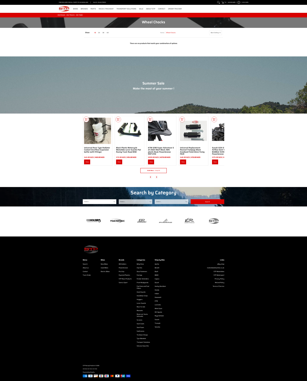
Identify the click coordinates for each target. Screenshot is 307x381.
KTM (156, 301)
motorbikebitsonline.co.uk (215, 268)
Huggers (139, 299)
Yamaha (157, 327)
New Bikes (104, 264)
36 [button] (103, 32)
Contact (85, 271)
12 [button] (95, 32)
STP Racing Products (89, 366)
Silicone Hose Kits (143, 346)
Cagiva (157, 279)
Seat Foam (140, 327)
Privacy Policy (219, 279)
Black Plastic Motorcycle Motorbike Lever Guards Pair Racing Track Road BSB (128, 149)
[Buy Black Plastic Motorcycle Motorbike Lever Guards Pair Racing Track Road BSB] (129, 130)
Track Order (87, 275)
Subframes (140, 331)
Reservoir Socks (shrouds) (142, 315)
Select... (86, 201)
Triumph (157, 323)
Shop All (153, 170)
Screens (139, 320)
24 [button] (99, 32)
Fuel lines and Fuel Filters (143, 287)
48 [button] (108, 32)
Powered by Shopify (88, 372)
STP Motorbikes (219, 271)
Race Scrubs (141, 307)
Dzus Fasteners (142, 271)
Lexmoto (158, 305)
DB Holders (122, 264)
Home (162, 32)
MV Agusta (158, 312)
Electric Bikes (105, 271)
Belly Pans (140, 264)
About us (86, 268)
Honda (157, 290)
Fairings (139, 275)
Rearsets (140, 310)
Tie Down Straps (142, 335)
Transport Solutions (143, 342)
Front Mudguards (142, 282)
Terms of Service (218, 286)
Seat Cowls (140, 324)
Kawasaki (158, 297)
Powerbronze (123, 268)
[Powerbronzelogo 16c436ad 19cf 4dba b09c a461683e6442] (117, 221)
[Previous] (150, 177)
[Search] (218, 2)
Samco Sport (123, 282)
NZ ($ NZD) (245, 2)
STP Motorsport (219, 275)
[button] (228, 2)
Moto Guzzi (158, 308)
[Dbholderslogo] (93, 221)
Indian (157, 293)
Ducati (157, 282)
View (87, 162)
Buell (156, 271)
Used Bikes (104, 268)
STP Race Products (125, 279)
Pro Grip (121, 271)
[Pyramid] (165, 221)
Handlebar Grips (142, 296)
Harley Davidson (160, 286)
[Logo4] (141, 221)
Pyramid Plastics (124, 275)
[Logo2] (189, 220)
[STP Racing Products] (64, 9)
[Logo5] (213, 221)
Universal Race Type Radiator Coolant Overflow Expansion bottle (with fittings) (97, 149)
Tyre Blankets (141, 338)
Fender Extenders (143, 279)
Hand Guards (141, 292)
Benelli (157, 268)
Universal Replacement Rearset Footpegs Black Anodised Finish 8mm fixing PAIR (192, 151)
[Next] (156, 177)
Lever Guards (141, 303)
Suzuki (157, 319)
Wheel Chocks (171, 32)
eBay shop (220, 264)
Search (85, 264)
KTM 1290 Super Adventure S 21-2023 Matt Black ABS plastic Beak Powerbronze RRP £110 (161, 151)
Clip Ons (139, 268)
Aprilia (157, 264)
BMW (156, 275)
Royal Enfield (159, 316)
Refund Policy (219, 282)
